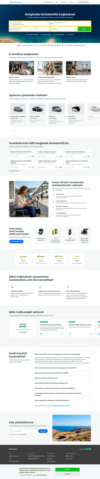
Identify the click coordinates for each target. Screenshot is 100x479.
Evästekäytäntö (41, 475)
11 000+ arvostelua (59, 263)
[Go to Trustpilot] (84, 449)
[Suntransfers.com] (16, 2)
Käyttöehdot (24, 434)
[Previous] (10, 130)
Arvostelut (49, 458)
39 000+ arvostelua (41, 263)
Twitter (70, 458)
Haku (84, 29)
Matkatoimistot (48, 2)
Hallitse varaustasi (13, 456)
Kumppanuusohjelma (33, 458)
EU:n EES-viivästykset (14, 461)
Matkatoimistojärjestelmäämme (36, 456)
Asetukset (67, 474)
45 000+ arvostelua (23, 263)
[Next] (14, 130)
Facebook (70, 456)
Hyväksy (67, 469)
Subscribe (43, 431)
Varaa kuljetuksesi (16, 241)
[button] (47, 22)
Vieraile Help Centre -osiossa (61, 405)
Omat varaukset (84, 2)
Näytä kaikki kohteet (14, 171)
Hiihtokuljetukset (51, 461)
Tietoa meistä (50, 456)
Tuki (56, 2)
